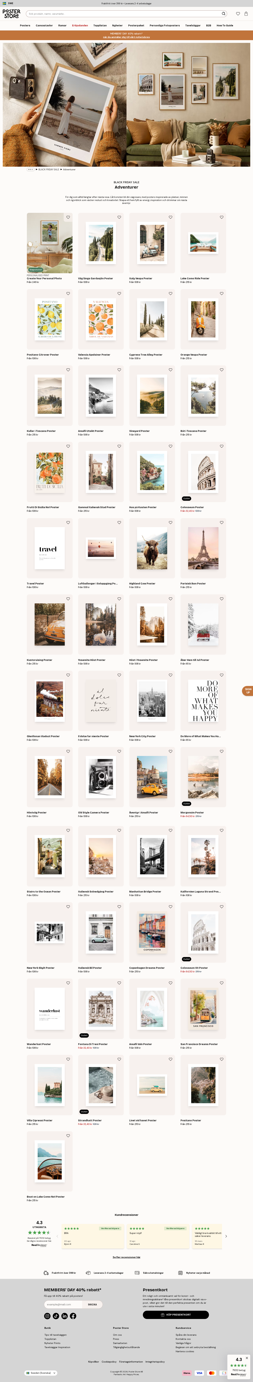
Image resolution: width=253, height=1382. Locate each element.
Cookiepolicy (109, 1361)
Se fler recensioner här (126, 1257)
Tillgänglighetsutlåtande (126, 1347)
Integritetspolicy (155, 1361)
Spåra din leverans (186, 1334)
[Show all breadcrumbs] (30, 169)
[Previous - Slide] (57, 1236)
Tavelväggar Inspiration (57, 1347)
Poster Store (134, 1371)
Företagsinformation (131, 1361)
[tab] (238, 14)
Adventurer (69, 169)
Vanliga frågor (183, 1343)
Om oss (117, 1334)
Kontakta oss (183, 1339)
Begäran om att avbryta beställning (196, 1347)
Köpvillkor (93, 1361)
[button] (238, 1367)
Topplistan (50, 1339)
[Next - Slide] (226, 1236)
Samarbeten (120, 1343)
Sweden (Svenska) (41, 1372)
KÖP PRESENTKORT (178, 1314)
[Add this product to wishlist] (68, 217)
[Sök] (224, 13)
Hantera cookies (185, 1351)
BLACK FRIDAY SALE (49, 169)
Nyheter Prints (52, 1343)
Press (116, 1339)
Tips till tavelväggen (55, 1334)
